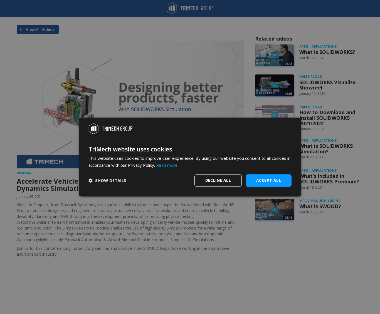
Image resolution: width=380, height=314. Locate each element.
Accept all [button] (268, 180)
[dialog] (190, 157)
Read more (166, 165)
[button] (107, 180)
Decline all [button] (218, 180)
